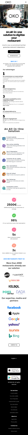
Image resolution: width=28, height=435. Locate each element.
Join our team (14, 431)
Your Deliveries (14, 409)
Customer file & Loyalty (14, 401)
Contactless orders (14, 412)
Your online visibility (14, 396)
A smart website (14, 393)
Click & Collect (14, 407)
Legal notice (14, 419)
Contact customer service (14, 428)
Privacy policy (14, 422)
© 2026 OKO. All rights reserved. (14, 383)
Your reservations (14, 404)
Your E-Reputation (14, 398)
